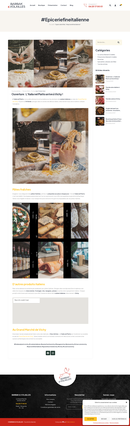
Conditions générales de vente (50, 407)
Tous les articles (16, 91)
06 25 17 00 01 (21, 404)
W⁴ (67, 422)
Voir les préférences (119, 419)
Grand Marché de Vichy (26, 336)
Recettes (101, 59)
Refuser (104, 419)
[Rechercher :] (105, 42)
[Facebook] (48, 353)
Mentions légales (114, 422)
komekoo (72, 422)
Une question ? (93, 4)
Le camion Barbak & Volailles (106, 54)
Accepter (90, 419)
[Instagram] (53, 353)
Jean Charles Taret (40, 91)
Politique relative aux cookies (101, 422)
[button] (126, 402)
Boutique (41, 5)
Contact (64, 5)
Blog (71, 5)
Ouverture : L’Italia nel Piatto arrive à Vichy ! (37, 94)
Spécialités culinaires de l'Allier (107, 62)
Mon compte (50, 399)
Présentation (52, 5)
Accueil (32, 5)
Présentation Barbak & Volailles (107, 57)
